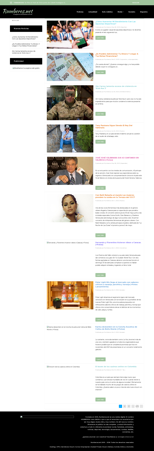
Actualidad (92, 12)
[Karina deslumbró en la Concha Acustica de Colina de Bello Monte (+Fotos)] (70, 328)
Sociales (131, 12)
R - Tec (122, 370)
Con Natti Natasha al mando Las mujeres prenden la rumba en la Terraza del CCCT (115, 196)
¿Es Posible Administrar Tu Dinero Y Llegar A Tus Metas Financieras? (116, 55)
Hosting (52, 447)
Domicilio (130, 447)
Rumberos (107, 27)
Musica (122, 131)
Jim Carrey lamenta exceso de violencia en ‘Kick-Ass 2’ (23, 52)
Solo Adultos (107, 12)
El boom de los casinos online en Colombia (116, 367)
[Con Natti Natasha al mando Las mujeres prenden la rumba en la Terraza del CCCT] (70, 208)
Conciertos (123, 248)
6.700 (137, 407)
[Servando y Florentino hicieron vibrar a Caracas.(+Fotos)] (70, 243)
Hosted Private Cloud (98, 447)
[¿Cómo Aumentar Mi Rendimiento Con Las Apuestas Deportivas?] (70, 35)
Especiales (124, 163)
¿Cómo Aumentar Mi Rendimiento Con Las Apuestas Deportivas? (115, 23)
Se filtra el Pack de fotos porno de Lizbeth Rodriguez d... (45, 2)
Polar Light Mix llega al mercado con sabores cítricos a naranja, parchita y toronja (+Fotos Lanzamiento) (116, 284)
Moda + (121, 12)
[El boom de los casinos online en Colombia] (70, 367)
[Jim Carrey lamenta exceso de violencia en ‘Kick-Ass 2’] (70, 102)
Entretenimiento (125, 91)
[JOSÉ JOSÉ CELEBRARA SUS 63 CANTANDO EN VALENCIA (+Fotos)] (70, 171)
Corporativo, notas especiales (128, 59)
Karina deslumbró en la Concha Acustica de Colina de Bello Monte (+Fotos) (116, 328)
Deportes (144, 12)
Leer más (100, 38)
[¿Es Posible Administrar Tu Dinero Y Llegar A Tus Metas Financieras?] (70, 67)
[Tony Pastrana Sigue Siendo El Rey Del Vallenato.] (70, 138)
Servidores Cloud (67, 447)
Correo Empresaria (82, 447)
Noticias (80, 12)
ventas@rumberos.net (126, 437)
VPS (58, 447)
